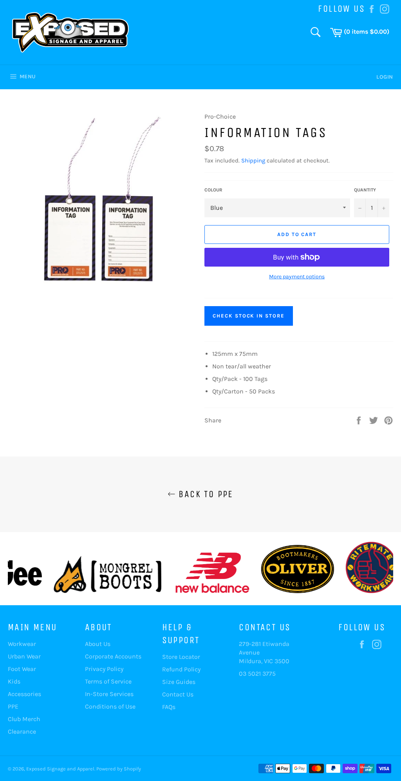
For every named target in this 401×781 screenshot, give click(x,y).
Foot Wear (22, 669)
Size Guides (178, 681)
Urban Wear (24, 656)
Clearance (22, 731)
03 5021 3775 (257, 673)
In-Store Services (109, 694)
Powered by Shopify (118, 769)
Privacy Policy (104, 669)
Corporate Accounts (113, 656)
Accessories (24, 694)
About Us (97, 644)
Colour (213, 190)
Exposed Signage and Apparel (60, 769)
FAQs (168, 707)
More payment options (297, 276)
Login (384, 77)
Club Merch (24, 719)
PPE (13, 706)
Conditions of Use (110, 706)
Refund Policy (181, 669)
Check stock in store (249, 316)
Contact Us (177, 694)
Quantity (365, 190)
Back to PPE (204, 494)
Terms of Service (108, 681)
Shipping (253, 160)
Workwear (22, 644)
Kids (14, 681)
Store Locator (181, 656)
